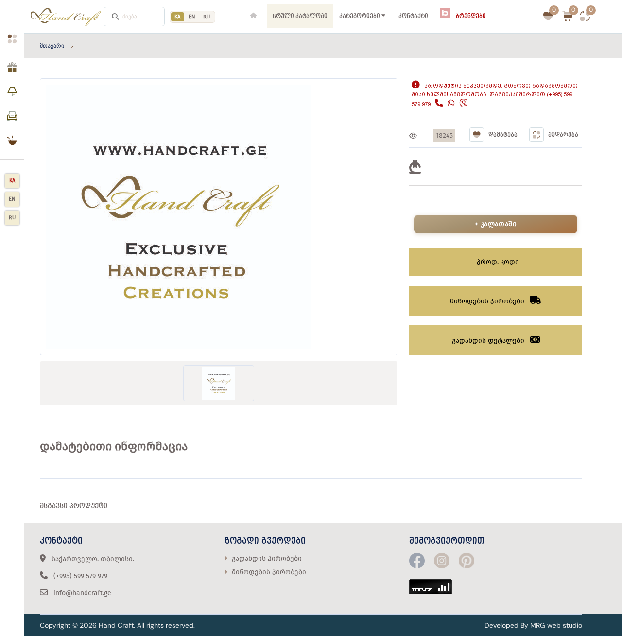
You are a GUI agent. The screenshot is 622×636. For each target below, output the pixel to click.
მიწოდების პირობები (269, 572)
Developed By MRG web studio (533, 625)
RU (206, 17)
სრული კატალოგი (300, 16)
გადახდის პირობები (267, 558)
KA (12, 180)
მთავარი (52, 46)
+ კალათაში (496, 224)
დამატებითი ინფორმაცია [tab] (114, 446)
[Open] (12, 27)
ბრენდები (470, 16)
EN (192, 17)
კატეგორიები (359, 16)
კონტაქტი (413, 16)
